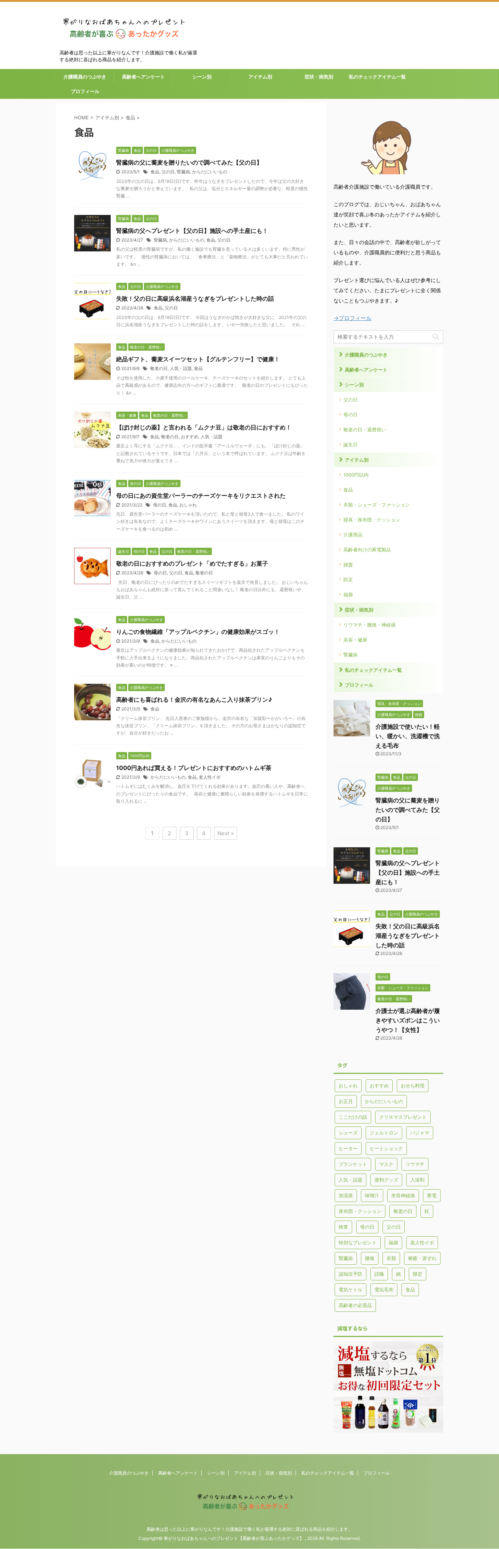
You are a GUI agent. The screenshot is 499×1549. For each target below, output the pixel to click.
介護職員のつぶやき (85, 77)
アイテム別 (260, 77)
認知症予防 (350, 1274)
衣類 (391, 1258)
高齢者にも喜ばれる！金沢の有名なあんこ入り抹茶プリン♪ (194, 699)
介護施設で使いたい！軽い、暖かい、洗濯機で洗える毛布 (408, 736)
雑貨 (348, 564)
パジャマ (419, 1133)
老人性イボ (210, 777)
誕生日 (350, 444)
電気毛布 (383, 1289)
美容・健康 (355, 640)
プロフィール (85, 91)
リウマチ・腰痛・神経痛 (369, 625)
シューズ (348, 1133)
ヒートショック (386, 1148)
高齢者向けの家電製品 (367, 549)
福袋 (348, 594)
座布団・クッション (360, 1211)
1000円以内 (356, 475)
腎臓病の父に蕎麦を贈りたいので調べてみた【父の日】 (189, 162)
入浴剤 (417, 1180)
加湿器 (346, 1195)
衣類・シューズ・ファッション (376, 505)
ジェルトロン (384, 1133)
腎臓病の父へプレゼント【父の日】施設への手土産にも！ (192, 230)
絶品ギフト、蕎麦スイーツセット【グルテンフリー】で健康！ (198, 359)
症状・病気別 (319, 77)
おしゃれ (188, 505)
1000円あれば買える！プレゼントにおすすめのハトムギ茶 (193, 767)
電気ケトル (350, 1289)
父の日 (168, 171)
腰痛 (369, 1258)
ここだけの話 (353, 1117)
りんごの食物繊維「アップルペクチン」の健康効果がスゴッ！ (198, 631)
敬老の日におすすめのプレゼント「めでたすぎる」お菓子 (192, 563)
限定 (417, 1274)
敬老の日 (159, 368)
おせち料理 (412, 1085)
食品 (155, 171)
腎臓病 (183, 171)
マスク (386, 1164)
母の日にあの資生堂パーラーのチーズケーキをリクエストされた (201, 495)
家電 (432, 1195)
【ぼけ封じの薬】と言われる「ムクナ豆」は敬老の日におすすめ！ (204, 427)
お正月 (346, 1101)
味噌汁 (372, 1195)
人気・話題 (181, 368)
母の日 (159, 505)
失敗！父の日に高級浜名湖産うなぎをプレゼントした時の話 (195, 298)
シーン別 (202, 77)
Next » (225, 833)
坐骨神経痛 (403, 1195)
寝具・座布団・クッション (371, 520)
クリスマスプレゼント (403, 1117)
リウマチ (414, 1164)
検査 (343, 1227)
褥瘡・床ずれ (422, 1258)
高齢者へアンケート (143, 77)
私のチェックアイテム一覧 (377, 77)
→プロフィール (353, 318)
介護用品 (352, 534)
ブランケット (353, 1164)
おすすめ (189, 436)
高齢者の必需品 (355, 1305)
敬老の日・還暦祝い (364, 429)
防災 (348, 579)
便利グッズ (386, 1180)
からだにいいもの (209, 171)
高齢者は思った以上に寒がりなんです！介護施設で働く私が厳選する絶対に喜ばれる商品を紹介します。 (249, 1529)
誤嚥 (379, 1274)
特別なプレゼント (358, 1242)
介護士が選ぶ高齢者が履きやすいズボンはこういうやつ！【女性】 (408, 1020)
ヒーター (348, 1148)
